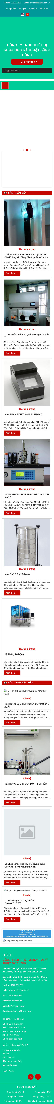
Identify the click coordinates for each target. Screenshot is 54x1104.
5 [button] (30, 150)
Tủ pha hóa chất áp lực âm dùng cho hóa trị (26, 336)
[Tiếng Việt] (27, 14)
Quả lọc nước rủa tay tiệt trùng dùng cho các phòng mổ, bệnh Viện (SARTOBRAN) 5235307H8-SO (24, 866)
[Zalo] (31, 1077)
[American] (22, 14)
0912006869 (16, 3)
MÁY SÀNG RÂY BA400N (17, 574)
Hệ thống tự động (14, 654)
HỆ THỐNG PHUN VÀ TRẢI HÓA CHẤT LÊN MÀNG (26, 495)
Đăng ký (22, 8)
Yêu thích (44, 8)
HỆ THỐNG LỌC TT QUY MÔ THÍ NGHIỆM (25, 784)
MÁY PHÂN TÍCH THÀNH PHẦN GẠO (23, 414)
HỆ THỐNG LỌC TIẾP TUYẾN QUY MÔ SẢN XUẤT (26, 705)
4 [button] (27, 150)
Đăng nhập (11, 8)
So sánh (33, 8)
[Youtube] (38, 1077)
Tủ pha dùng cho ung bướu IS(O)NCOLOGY (19, 902)
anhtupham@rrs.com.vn (40, 3)
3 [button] (23, 150)
